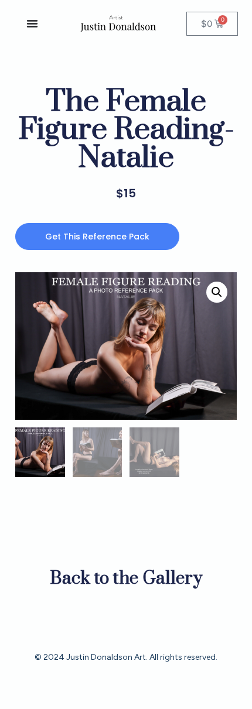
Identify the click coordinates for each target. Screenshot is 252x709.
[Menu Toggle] (32, 23)
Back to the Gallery (126, 578)
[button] (216, 292)
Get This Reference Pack (97, 236)
